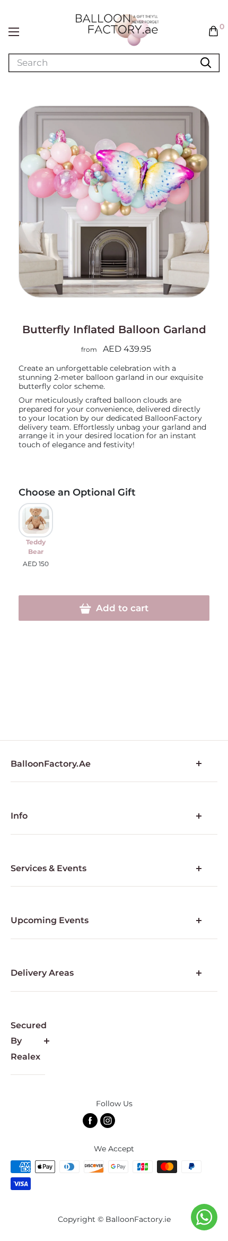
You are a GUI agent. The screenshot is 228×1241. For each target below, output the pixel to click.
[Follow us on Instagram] (107, 1120)
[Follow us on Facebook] (90, 1120)
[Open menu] (13, 32)
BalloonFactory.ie (138, 1219)
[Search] (205, 63)
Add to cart (120, 608)
